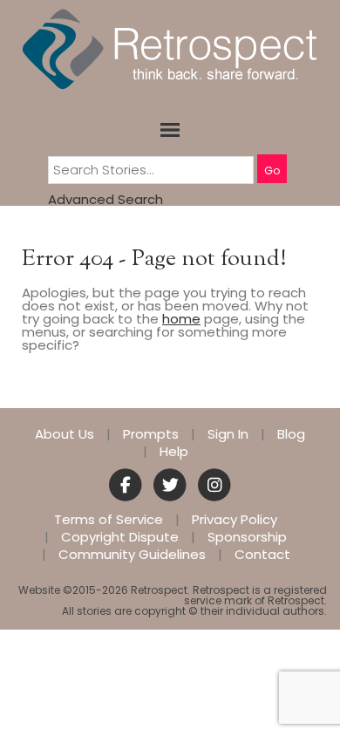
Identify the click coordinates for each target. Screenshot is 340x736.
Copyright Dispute (120, 537)
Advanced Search (105, 199)
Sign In (227, 434)
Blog (291, 434)
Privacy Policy (234, 519)
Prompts (151, 434)
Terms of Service (108, 519)
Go (272, 170)
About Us (64, 434)
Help (174, 451)
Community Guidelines (132, 554)
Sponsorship (247, 537)
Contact (262, 554)
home (181, 319)
